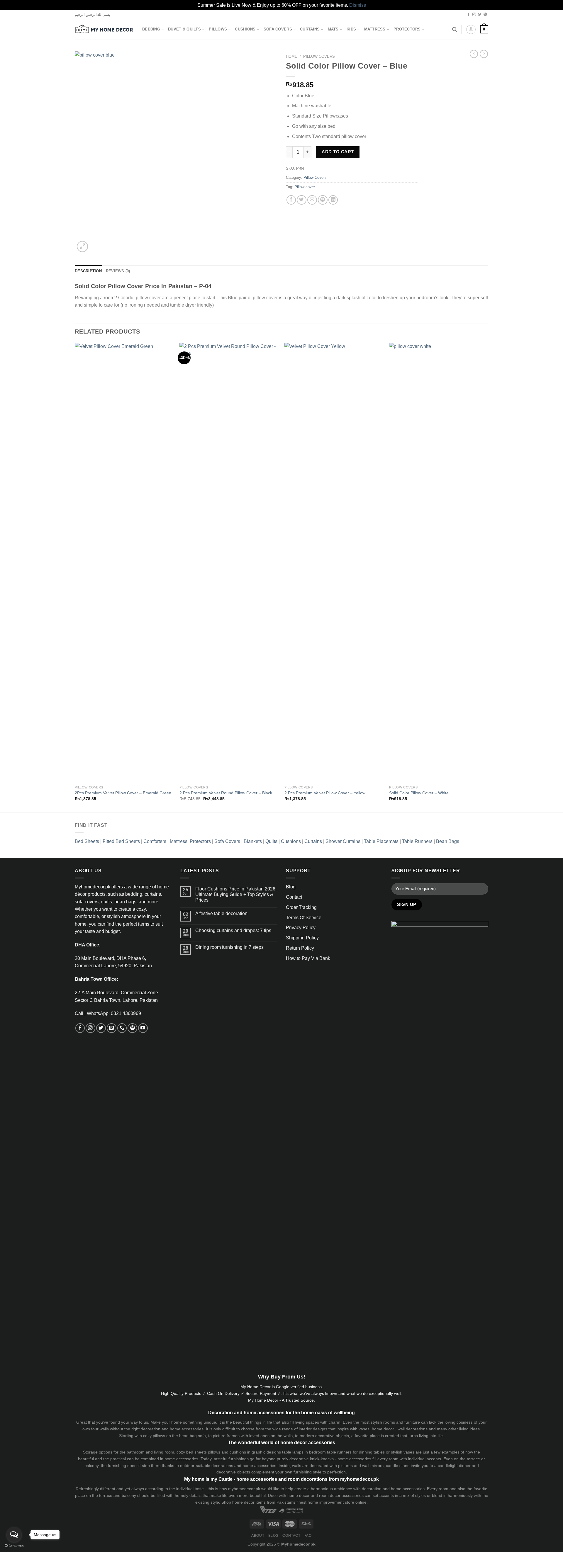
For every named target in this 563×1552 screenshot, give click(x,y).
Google (282, 1386)
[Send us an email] (111, 1028)
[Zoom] (82, 246)
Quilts (271, 841)
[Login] (471, 29)
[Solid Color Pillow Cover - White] (438, 562)
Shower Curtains (342, 841)
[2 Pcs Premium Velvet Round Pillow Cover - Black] (229, 562)
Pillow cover (304, 187)
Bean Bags (447, 841)
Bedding (151, 29)
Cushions (245, 29)
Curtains (310, 29)
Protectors (407, 29)
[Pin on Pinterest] (323, 200)
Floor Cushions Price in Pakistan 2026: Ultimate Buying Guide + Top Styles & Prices (236, 894)
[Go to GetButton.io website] (14, 1546)
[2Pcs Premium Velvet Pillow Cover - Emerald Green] (124, 562)
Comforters (154, 841)
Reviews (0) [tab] (118, 271)
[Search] (454, 29)
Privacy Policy (301, 927)
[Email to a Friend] (312, 200)
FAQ (308, 1536)
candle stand (398, 1465)
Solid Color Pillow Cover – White (419, 793)
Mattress (375, 29)
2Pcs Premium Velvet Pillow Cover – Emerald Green (123, 793)
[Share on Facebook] (291, 200)
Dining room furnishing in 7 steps (229, 947)
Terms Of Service (303, 917)
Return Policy (300, 948)
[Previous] (75, 577)
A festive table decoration (221, 913)
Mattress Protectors (190, 841)
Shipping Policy (302, 937)
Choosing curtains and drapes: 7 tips (233, 930)
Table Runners (417, 841)
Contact (294, 897)
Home (291, 56)
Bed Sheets (87, 841)
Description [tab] (88, 271)
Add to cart (338, 151)
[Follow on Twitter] (479, 15)
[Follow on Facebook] (468, 15)
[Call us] (122, 1028)
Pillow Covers (319, 56)
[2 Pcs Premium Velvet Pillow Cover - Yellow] (334, 562)
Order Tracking (301, 907)
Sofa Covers (278, 29)
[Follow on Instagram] (474, 15)
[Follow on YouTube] (143, 1028)
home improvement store (331, 1502)
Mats (333, 29)
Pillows (218, 29)
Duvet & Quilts (184, 29)
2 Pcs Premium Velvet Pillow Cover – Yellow (324, 793)
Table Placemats (381, 841)
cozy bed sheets (192, 1452)
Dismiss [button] (357, 5)
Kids (351, 29)
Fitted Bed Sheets (121, 841)
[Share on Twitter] (301, 200)
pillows (159, 1435)
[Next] (488, 577)
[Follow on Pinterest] (485, 15)
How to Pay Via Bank (308, 958)
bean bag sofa (192, 1435)
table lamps (292, 1452)
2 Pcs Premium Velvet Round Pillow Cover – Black (225, 793)
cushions (238, 1452)
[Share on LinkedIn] (333, 200)
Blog (291, 886)
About (257, 1536)
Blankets (253, 841)
